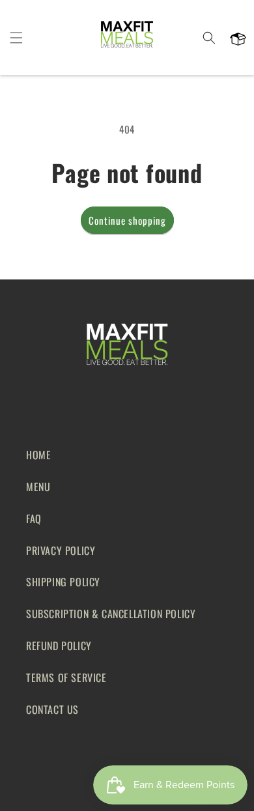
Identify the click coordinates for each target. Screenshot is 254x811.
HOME (38, 454)
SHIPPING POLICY (63, 582)
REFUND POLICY (59, 645)
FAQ (34, 518)
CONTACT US (52, 709)
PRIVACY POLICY (60, 550)
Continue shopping (127, 220)
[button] (16, 37)
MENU (38, 486)
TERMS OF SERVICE (66, 677)
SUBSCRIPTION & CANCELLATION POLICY (110, 613)
